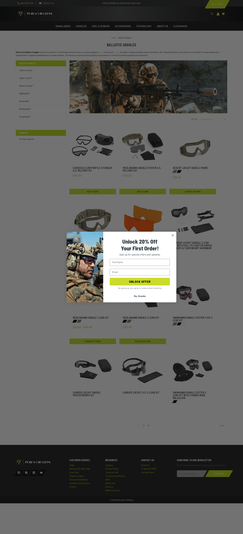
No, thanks (140, 296)
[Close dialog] (172, 235)
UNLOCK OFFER (140, 281)
